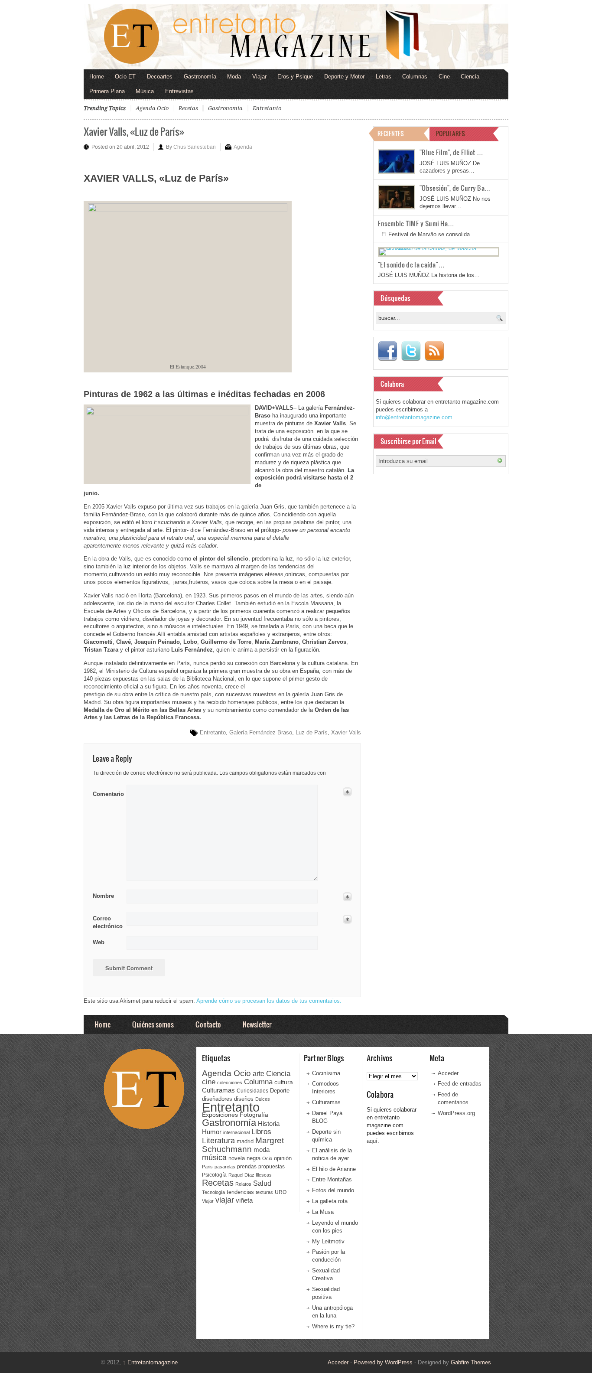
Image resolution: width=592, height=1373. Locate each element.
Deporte (279, 1091)
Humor (211, 1131)
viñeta (244, 1200)
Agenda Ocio (152, 108)
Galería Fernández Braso (260, 732)
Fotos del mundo (333, 1190)
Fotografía (254, 1114)
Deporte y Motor (344, 76)
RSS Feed (434, 351)
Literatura (218, 1140)
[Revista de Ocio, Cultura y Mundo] (296, 36)
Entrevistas (179, 91)
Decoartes (159, 76)
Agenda (243, 147)
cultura (283, 1082)
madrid (245, 1141)
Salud (262, 1183)
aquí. (373, 1141)
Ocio (267, 1158)
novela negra (244, 1158)
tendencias (240, 1192)
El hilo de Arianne (334, 1169)
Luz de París (312, 732)
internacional (236, 1132)
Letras (383, 76)
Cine (444, 76)
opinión (283, 1158)
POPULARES (450, 133)
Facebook (387, 351)
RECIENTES (390, 133)
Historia (269, 1123)
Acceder (448, 1073)
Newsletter (257, 1024)
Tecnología (213, 1192)
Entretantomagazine (150, 1362)
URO (280, 1192)
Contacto (208, 1024)
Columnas (414, 76)
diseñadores (217, 1099)
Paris (207, 1166)
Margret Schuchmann (243, 1145)
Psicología (214, 1175)
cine (208, 1081)
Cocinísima (326, 1073)
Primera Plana (107, 91)
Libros (261, 1131)
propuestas (271, 1167)
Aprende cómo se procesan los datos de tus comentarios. (269, 1001)
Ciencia (470, 76)
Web (98, 942)
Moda (234, 76)
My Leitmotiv (328, 1241)
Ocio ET (125, 76)
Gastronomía (200, 76)
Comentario (107, 792)
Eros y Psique (295, 76)
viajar (224, 1199)
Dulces (262, 1099)
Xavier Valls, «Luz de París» (134, 131)
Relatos (243, 1184)
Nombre (103, 896)
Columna (258, 1082)
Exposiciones (220, 1115)
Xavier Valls (346, 732)
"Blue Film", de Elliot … (451, 152)
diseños (244, 1099)
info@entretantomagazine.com (414, 417)
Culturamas (218, 1090)
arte (258, 1073)
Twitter (410, 351)
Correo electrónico (107, 922)
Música (145, 91)
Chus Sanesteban (194, 147)
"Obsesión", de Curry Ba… (455, 187)
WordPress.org (456, 1113)
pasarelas (225, 1166)
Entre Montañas (332, 1179)
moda (262, 1149)
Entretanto (267, 108)
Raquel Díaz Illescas (250, 1174)
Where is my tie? (333, 1326)
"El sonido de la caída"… (411, 264)
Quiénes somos (153, 1024)
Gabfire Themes (471, 1362)
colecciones (229, 1082)
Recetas (188, 108)
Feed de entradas (459, 1083)
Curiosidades (252, 1091)
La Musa (323, 1212)
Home (96, 76)
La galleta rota (330, 1201)
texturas (264, 1192)
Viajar (259, 76)
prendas (247, 1167)
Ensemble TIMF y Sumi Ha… (416, 223)
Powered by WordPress (383, 1362)
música (214, 1157)
